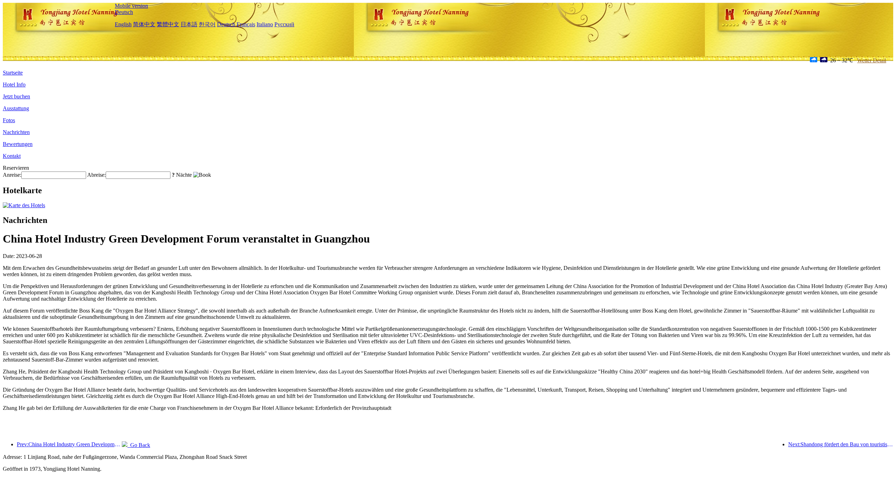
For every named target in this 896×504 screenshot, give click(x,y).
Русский (284, 24)
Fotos (9, 120)
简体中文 (144, 24)
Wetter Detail (871, 60)
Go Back (138, 445)
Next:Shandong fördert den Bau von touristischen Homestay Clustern (840, 444)
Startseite (13, 73)
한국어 (207, 24)
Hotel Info (14, 85)
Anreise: (12, 175)
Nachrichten (16, 132)
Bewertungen (18, 144)
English (123, 24)
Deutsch (124, 12)
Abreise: (96, 175)
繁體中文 (168, 24)
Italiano (265, 24)
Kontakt (12, 156)
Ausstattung (16, 108)
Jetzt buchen (16, 96)
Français (246, 24)
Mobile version (131, 6)
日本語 (189, 24)
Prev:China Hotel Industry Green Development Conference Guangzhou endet (69, 444)
